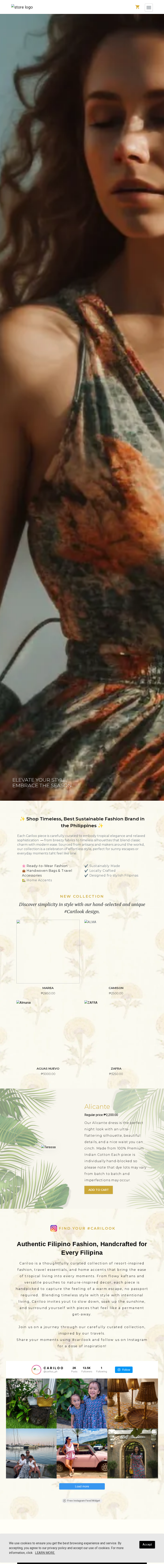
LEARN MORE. (45, 1553)
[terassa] (48, 1149)
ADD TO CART (98, 1190)
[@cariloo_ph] (36, 1370)
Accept (147, 1544)
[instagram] (54, 1228)
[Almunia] (48, 1032)
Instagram (137, 1340)
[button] (22, 7)
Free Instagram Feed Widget (83, 1500)
